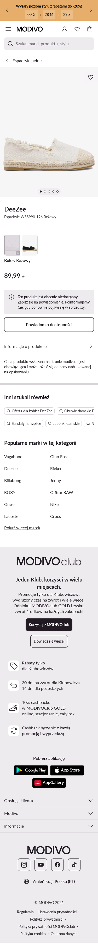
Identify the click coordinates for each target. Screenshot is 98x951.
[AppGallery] (49, 783)
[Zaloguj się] (64, 29)
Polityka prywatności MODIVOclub (47, 926)
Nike (54, 504)
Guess (9, 504)
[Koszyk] (89, 29)
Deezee (11, 468)
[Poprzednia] (7, 10)
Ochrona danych (64, 934)
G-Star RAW (61, 492)
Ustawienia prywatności (57, 912)
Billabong (12, 480)
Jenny (55, 480)
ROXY (9, 492)
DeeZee (15, 209)
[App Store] (67, 770)
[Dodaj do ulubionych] (91, 77)
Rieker (56, 468)
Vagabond (13, 456)
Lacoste (11, 516)
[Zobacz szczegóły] (90, 346)
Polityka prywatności (46, 919)
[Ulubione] (77, 29)
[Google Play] (31, 770)
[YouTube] (40, 864)
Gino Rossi (60, 456)
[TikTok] (74, 864)
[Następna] (90, 10)
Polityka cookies (33, 934)
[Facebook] (57, 864)
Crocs (55, 516)
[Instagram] (24, 864)
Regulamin (25, 912)
